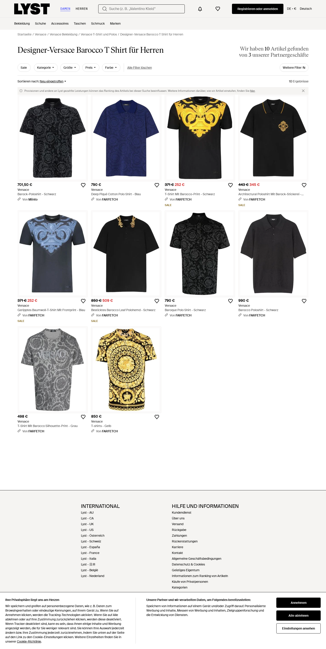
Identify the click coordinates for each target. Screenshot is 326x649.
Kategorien (179, 587)
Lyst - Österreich (92, 536)
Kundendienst (181, 513)
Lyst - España (90, 547)
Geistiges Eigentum (186, 570)
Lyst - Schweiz (91, 541)
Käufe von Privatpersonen (190, 582)
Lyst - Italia (88, 559)
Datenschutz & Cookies (188, 564)
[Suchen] (104, 9)
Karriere (177, 547)
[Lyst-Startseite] (32, 9)
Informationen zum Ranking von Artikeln (200, 576)
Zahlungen (179, 536)
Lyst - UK (87, 524)
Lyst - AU (87, 513)
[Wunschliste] (218, 9)
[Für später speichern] (83, 185)
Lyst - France (90, 553)
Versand (177, 524)
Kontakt (177, 553)
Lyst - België (89, 570)
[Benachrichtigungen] (200, 9)
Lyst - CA (87, 518)
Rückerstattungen (185, 541)
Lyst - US (87, 530)
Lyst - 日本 (88, 564)
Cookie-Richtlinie (29, 641)
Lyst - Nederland (92, 576)
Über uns (178, 518)
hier (252, 91)
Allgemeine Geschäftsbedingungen (196, 559)
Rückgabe (179, 530)
